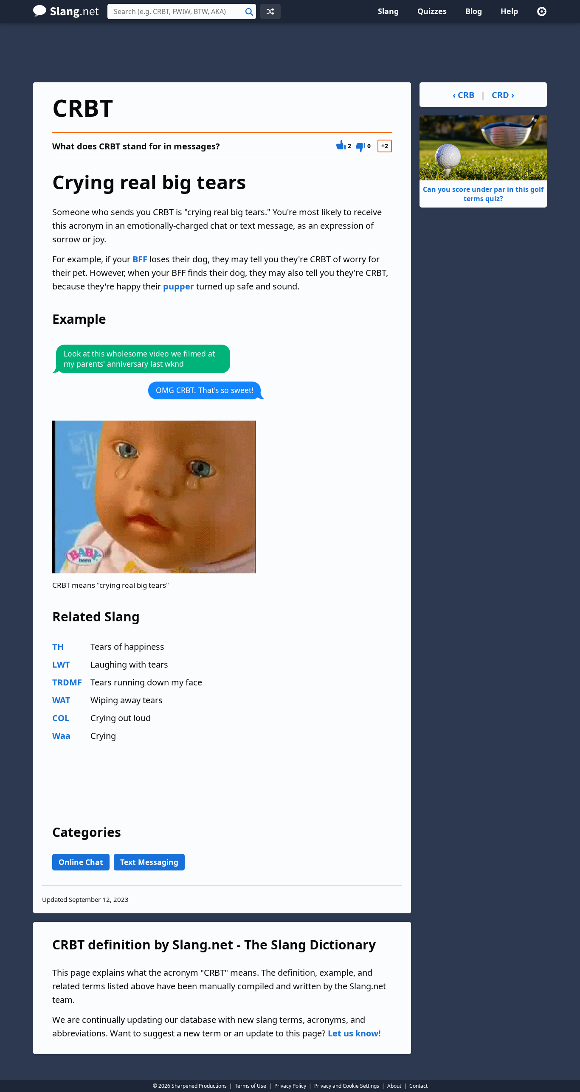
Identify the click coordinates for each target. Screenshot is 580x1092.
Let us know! (354, 1033)
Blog (473, 11)
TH (58, 646)
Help (509, 11)
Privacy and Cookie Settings (346, 1085)
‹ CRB (463, 95)
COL (60, 718)
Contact (418, 1085)
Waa (61, 735)
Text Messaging (149, 862)
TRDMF (67, 682)
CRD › (503, 95)
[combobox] (181, 11)
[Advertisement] (290, 52)
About (394, 1085)
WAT (61, 700)
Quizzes (432, 11)
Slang (388, 11)
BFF (139, 259)
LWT (61, 664)
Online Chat (81, 862)
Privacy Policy (290, 1085)
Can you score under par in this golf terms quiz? (483, 194)
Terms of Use (250, 1085)
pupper (178, 286)
